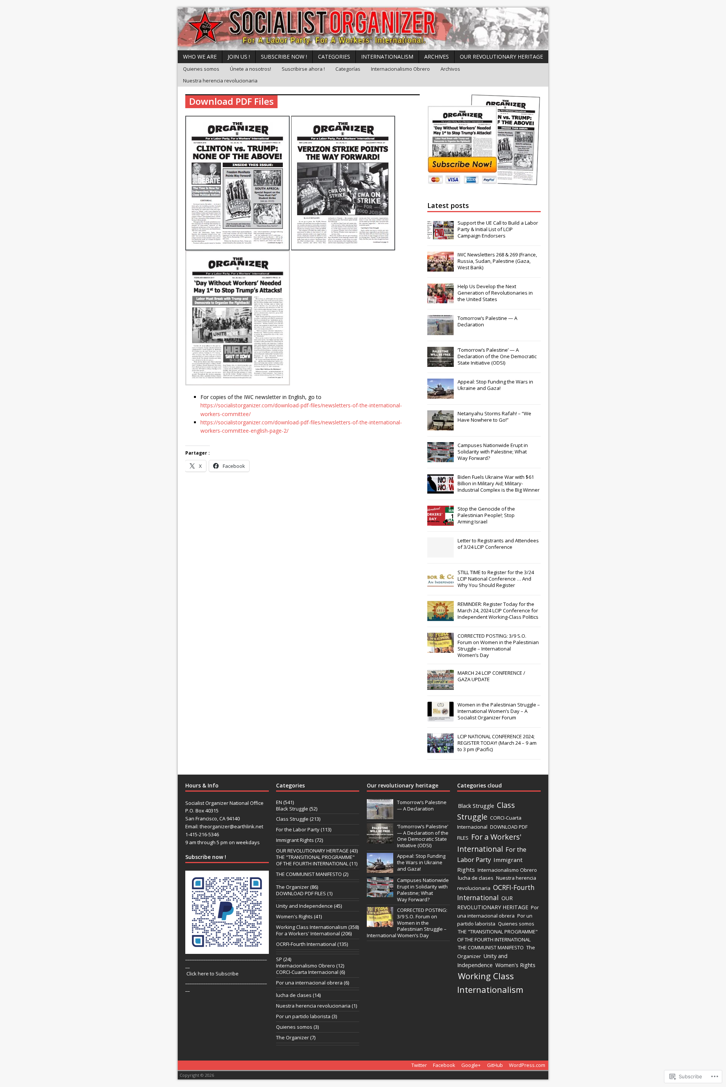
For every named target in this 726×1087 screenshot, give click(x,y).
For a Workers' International (308, 933)
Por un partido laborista (303, 1016)
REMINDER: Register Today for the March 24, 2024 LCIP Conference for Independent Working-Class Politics (498, 610)
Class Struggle (292, 818)
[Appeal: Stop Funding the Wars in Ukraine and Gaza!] (440, 394)
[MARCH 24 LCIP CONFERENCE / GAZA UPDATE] (440, 686)
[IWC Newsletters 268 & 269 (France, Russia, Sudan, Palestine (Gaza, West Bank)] (440, 267)
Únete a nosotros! (250, 68)
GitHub (495, 1065)
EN (279, 802)
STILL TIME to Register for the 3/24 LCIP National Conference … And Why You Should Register (496, 579)
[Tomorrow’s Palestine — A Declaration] (440, 331)
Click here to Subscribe (212, 973)
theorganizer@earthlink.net (231, 826)
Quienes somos (201, 68)
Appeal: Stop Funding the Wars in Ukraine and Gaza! (495, 384)
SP (279, 959)
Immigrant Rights (295, 840)
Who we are (200, 56)
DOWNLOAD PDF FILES (301, 893)
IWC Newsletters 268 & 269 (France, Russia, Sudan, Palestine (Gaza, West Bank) (497, 261)
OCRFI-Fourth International (306, 944)
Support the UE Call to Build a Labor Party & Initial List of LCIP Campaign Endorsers (498, 229)
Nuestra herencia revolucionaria (220, 80)
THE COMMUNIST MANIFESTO (309, 874)
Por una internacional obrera (309, 982)
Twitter (419, 1065)
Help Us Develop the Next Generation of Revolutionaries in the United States (495, 293)
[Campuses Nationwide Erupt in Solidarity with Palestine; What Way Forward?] (440, 458)
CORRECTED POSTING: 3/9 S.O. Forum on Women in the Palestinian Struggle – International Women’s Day (498, 645)
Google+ (471, 1065)
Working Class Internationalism (311, 927)
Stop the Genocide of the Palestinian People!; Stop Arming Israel (486, 515)
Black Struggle (292, 808)
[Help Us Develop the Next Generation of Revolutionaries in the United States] (440, 299)
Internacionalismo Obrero (400, 68)
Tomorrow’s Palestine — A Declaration (487, 321)
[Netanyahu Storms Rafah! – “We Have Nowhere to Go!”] (440, 426)
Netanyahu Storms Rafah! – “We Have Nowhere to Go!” (494, 416)
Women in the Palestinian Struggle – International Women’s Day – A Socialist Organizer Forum (499, 711)
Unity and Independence (304, 905)
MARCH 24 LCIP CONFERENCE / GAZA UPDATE (491, 676)
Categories (334, 56)
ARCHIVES (436, 56)
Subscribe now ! (284, 56)
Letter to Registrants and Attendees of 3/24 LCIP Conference (498, 543)
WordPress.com (527, 1065)
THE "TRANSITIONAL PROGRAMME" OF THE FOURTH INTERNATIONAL (315, 860)
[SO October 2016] (237, 245)
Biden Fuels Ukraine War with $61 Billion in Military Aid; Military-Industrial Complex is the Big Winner (499, 483)
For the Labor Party (298, 829)
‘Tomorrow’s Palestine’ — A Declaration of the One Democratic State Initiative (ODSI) (497, 356)
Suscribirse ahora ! (303, 68)
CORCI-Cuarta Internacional (307, 972)
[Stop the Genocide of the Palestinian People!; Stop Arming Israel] (440, 521)
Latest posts (448, 205)
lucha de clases (294, 995)
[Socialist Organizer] (363, 29)
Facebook (444, 1065)
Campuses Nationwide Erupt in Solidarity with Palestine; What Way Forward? (493, 451)
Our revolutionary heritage (402, 785)
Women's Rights (294, 916)
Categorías (347, 68)
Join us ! (239, 56)
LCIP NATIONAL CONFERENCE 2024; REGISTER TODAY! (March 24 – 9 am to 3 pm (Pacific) (497, 743)
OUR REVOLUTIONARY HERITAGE (501, 56)
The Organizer (292, 887)
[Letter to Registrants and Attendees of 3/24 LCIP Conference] (440, 553)
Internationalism (387, 56)
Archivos (450, 68)
